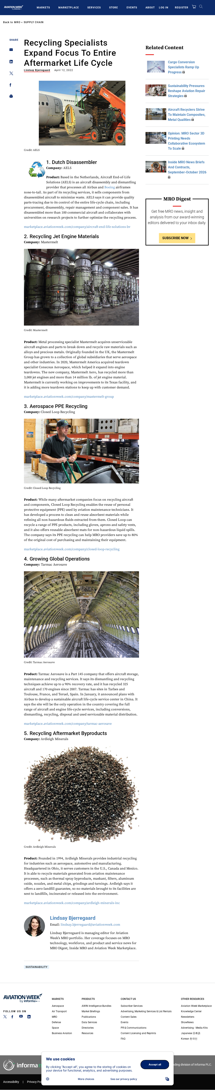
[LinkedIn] (29, 1017)
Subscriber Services (132, 1005)
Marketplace (68, 7)
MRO (17, 22)
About (150, 7)
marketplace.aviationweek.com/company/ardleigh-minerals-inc (72, 903)
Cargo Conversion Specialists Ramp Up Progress (183, 67)
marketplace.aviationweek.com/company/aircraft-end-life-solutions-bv (77, 227)
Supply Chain (34, 22)
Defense (56, 1022)
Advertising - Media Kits (194, 1027)
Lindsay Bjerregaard (37, 70)
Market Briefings (91, 1011)
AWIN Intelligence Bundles (96, 1005)
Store (113, 7)
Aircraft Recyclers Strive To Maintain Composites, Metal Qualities (186, 115)
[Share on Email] (9, 51)
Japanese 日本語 (190, 1033)
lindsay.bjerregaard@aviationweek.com (90, 924)
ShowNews (187, 1022)
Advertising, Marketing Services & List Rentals (146, 1011)
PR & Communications (133, 1027)
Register (181, 7)
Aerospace (58, 1005)
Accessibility (11, 1082)
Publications (89, 1016)
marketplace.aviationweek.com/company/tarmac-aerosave (68, 724)
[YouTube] (21, 1017)
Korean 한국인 (189, 1038)
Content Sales (128, 1016)
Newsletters (187, 1016)
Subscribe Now (175, 238)
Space (55, 1027)
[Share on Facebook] (9, 85)
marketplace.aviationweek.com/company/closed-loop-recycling (71, 549)
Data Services (89, 1022)
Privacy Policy (36, 1082)
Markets (43, 7)
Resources (87, 1033)
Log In (163, 7)
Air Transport (59, 1011)
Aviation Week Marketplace (196, 1005)
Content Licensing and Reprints (138, 1033)
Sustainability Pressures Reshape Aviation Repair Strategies (186, 91)
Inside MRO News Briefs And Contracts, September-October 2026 (187, 167)
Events (132, 7)
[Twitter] (5, 1017)
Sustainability (36, 967)
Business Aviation (62, 1033)
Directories (88, 1027)
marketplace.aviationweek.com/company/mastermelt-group (69, 397)
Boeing (109, 187)
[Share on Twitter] (9, 74)
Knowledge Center (191, 1011)
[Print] (9, 97)
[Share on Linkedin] (9, 62)
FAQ (123, 1038)
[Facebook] (13, 1017)
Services (94, 7)
